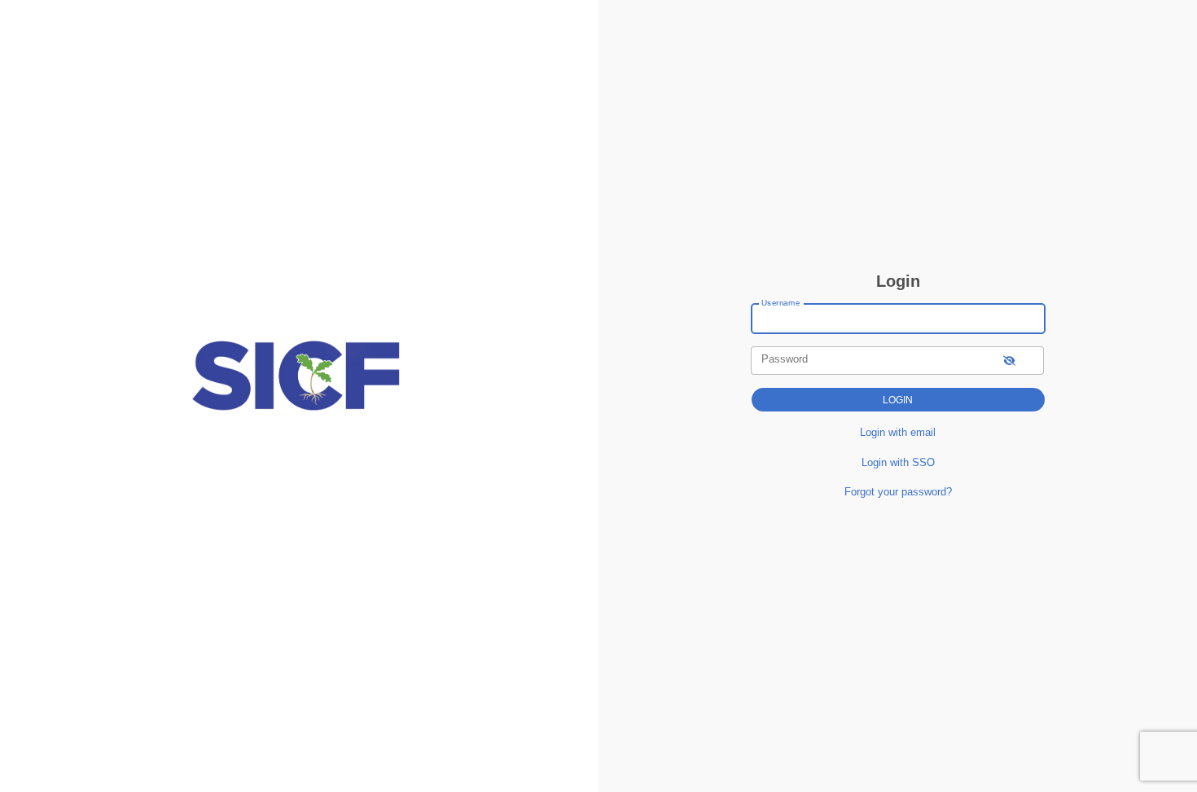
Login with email (898, 432)
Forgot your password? (898, 492)
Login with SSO (898, 462)
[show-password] (1009, 360)
